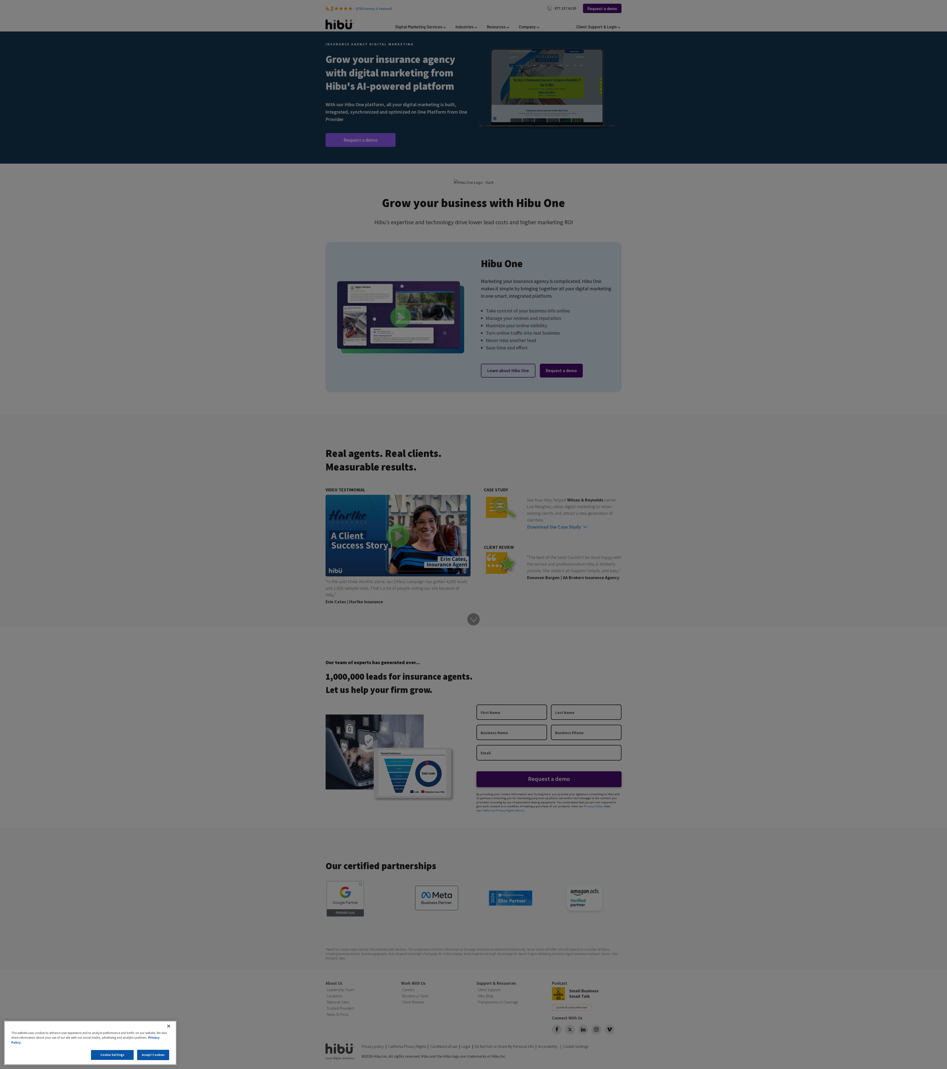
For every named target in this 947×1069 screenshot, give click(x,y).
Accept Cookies (153, 1055)
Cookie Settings (112, 1055)
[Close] (168, 1026)
